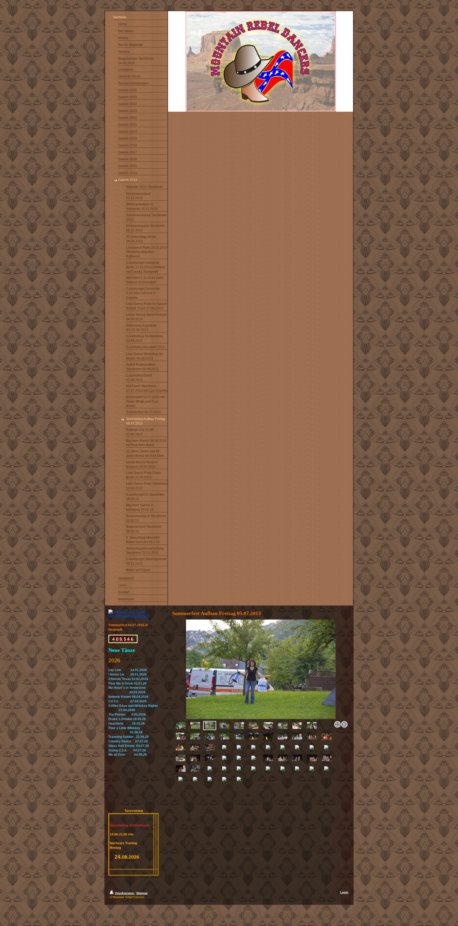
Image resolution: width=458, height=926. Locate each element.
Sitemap (142, 893)
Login (344, 892)
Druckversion (124, 893)
